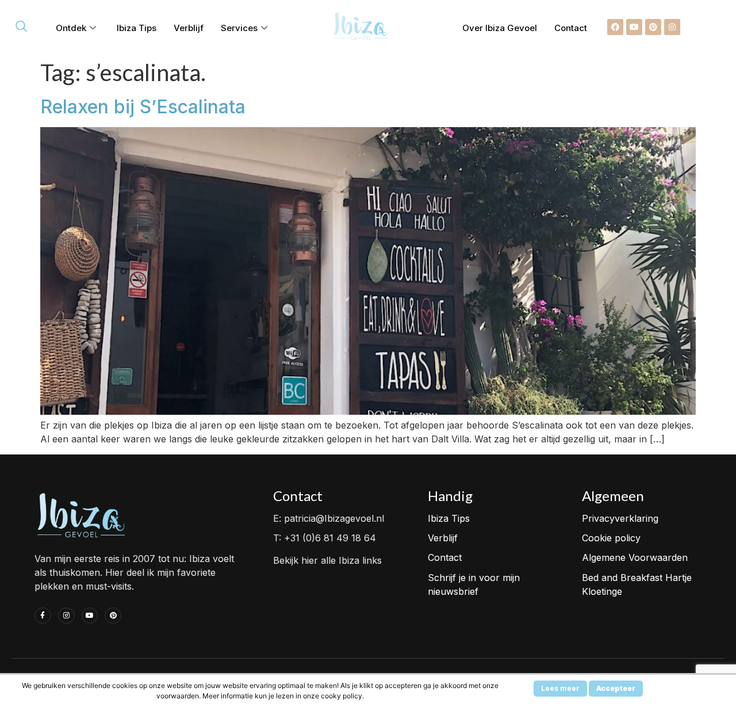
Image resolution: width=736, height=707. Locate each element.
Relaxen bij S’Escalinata (143, 106)
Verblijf (189, 27)
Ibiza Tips (136, 27)
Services (239, 27)
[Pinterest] (653, 27)
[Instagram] (672, 27)
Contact (570, 27)
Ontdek (71, 27)
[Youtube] (634, 27)
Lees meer (560, 688)
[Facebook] (615, 27)
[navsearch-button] (21, 27)
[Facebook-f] (42, 615)
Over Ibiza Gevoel (499, 27)
